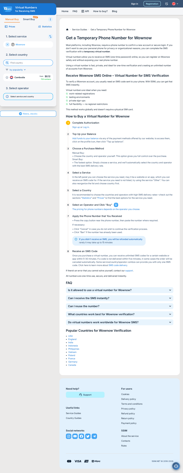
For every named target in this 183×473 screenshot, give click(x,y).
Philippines (73, 349)
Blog (114, 11)
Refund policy (128, 413)
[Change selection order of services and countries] (50, 36)
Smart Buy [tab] (30, 18)
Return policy (127, 418)
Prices (12, 26)
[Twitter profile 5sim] (88, 436)
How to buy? (100, 11)
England (72, 339)
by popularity (16, 69)
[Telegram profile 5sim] (94, 436)
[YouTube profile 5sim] (75, 436)
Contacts (125, 440)
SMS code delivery (118, 265)
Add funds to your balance (85, 138)
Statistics (47, 26)
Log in (86, 127)
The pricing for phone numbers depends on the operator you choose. (106, 209)
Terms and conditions (131, 403)
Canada (72, 365)
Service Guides (79, 29)
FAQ (75, 11)
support (129, 270)
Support (87, 394)
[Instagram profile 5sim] (68, 436)
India (70, 342)
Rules (124, 445)
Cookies (125, 394)
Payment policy (129, 423)
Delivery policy (128, 399)
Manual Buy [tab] (12, 19)
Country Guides (73, 418)
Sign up (76, 127)
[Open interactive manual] (50, 19)
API (87, 11)
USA (70, 336)
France (71, 358)
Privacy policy (128, 408)
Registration (152, 3)
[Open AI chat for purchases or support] (176, 466)
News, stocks (30, 113)
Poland (71, 355)
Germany (72, 361)
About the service (130, 436)
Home (65, 11)
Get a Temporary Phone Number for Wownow (113, 29)
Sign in (134, 3)
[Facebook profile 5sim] (81, 436)
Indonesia (73, 345)
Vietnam (72, 352)
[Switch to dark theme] (166, 3)
